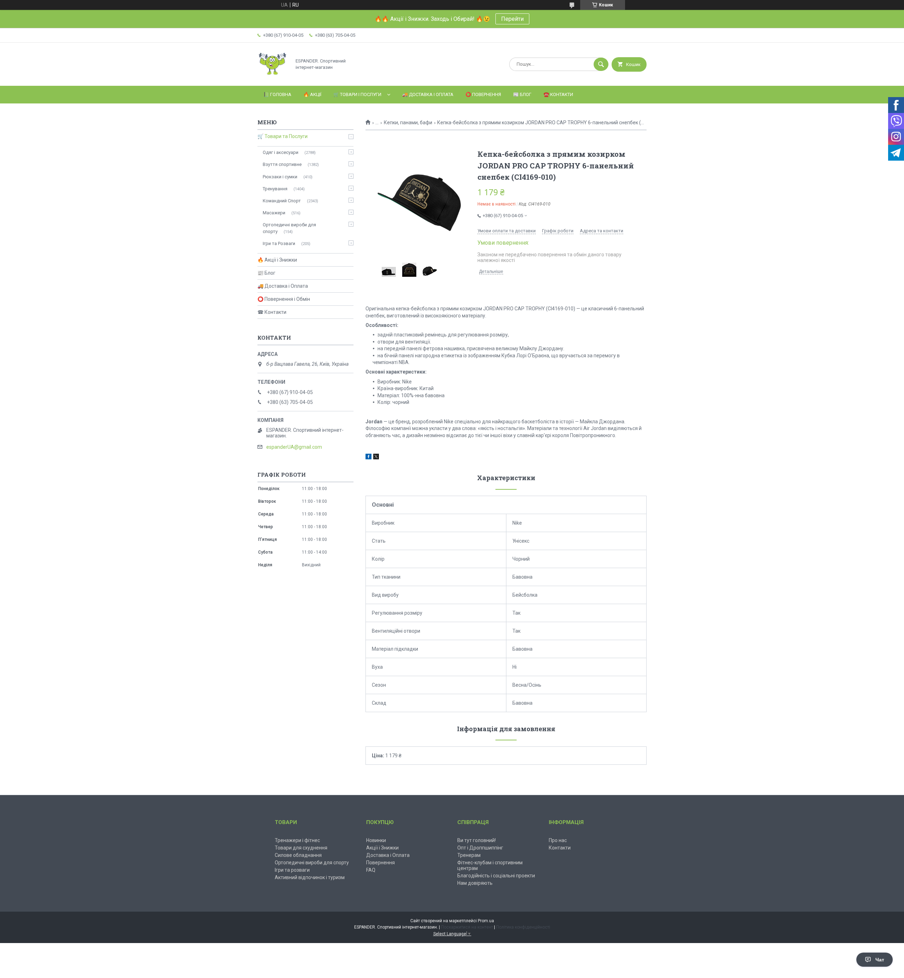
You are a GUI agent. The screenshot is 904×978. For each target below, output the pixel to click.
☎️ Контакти (558, 94)
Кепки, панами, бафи (408, 122)
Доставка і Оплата (388, 855)
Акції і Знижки (382, 848)
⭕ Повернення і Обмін (283, 299)
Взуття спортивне (282, 164)
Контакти (560, 848)
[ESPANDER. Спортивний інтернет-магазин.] (272, 77)
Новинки (376, 840)
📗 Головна (277, 94)
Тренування (275, 188)
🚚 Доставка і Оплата (427, 94)
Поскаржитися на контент (467, 927)
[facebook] (368, 457)
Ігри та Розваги (279, 243)
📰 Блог (522, 94)
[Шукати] (601, 64)
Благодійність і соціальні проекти (496, 875)
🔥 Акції (312, 94)
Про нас (558, 840)
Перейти (512, 19)
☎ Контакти (271, 312)
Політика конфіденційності (523, 927)
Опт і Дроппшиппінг (480, 848)
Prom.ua (486, 920)
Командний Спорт (282, 200)
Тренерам (469, 855)
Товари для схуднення (301, 848)
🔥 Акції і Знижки (277, 260)
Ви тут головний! (476, 840)
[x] (376, 457)
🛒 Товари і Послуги (357, 94)
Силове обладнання (298, 855)
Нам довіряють (475, 883)
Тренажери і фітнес (297, 840)
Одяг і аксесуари (280, 152)
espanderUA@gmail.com (294, 447)
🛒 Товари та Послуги (282, 136)
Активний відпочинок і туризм (310, 877)
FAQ (370, 870)
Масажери (274, 212)
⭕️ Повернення (483, 94)
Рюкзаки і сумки (280, 176)
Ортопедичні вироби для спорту (289, 228)
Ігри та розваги (292, 870)
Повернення (380, 862)
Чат (879, 959)
